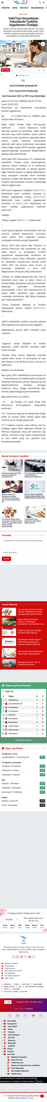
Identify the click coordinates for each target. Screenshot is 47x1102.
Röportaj (11, 1040)
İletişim (10, 1051)
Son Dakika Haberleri (12, 976)
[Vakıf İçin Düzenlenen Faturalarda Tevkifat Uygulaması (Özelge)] (23, 53)
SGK (20, 987)
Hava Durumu (9, 966)
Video (10, 1029)
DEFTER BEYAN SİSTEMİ (34, 987)
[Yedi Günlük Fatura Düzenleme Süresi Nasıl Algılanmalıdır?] (34, 511)
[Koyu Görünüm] (44, 2)
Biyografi (11, 1043)
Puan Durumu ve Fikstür (13, 971)
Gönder (6, 559)
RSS (8, 1002)
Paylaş (6, 70)
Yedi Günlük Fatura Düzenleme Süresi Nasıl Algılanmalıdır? (32, 521)
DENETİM (6, 8)
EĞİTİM (6, 989)
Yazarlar (11, 1032)
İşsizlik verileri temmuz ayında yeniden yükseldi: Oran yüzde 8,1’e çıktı (23, 1097)
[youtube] (33, 1016)
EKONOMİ (16, 989)
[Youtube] (29, 957)
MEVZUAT (24, 8)
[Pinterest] (21, 957)
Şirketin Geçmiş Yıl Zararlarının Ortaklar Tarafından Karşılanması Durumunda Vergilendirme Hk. (11, 498)
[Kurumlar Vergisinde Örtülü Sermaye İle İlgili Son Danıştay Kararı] (12, 465)
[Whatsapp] (33, 957)
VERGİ (14, 8)
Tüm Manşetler (9, 973)
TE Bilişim (29, 1009)
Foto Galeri (12, 1026)
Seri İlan (11, 1037)
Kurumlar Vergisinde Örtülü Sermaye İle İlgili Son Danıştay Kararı (11, 475)
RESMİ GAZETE (9, 987)
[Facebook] (13, 957)
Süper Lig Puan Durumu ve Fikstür (25, 1065)
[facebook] (10, 1016)
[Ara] (40, 2)
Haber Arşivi (8, 978)
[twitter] (17, 1016)
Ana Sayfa (11, 1021)
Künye (10, 1049)
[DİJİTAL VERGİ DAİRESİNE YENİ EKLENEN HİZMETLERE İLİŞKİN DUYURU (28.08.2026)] (34, 486)
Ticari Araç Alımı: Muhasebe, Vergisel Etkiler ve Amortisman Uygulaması (34, 475)
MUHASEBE (37, 984)
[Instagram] (25, 957)
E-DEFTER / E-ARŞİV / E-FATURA (15, 992)
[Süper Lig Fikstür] (44, 748)
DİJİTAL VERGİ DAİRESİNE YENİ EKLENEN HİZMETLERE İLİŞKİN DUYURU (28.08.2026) (34, 496)
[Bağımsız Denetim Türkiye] (20, 2)
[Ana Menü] (2, 2)
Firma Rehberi (13, 1035)
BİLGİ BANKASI (37, 8)
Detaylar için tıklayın (23, 740)
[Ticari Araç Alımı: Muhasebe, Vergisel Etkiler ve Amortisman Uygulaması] (34, 465)
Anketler (11, 1046)
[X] (17, 957)
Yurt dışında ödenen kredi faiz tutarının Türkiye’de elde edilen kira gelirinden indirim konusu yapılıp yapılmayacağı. (12, 522)
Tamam (39, 1081)
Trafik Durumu (9, 968)
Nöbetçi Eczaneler (11, 963)
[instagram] (25, 1016)
